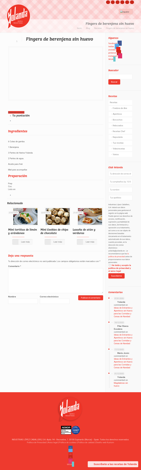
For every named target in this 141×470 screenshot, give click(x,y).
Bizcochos (117, 120)
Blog (88, 28)
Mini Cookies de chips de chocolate (54, 231)
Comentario (14, 266)
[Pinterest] (122, 2)
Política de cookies (67, 442)
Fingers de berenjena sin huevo (120, 28)
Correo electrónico (49, 296)
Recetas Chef (119, 131)
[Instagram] (127, 2)
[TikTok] (132, 2)
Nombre (12, 296)
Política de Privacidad (36, 442)
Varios (116, 154)
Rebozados (118, 125)
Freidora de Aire (120, 108)
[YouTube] (118, 2)
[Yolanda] (18, 16)
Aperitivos (117, 114)
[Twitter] (113, 2)
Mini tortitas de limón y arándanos (22, 231)
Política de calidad (86, 442)
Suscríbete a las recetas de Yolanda (115, 464)
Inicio (79, 28)
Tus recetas (118, 143)
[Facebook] (108, 2)
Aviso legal (53, 442)
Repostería (118, 137)
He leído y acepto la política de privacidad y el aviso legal (119, 268)
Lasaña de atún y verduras (84, 231)
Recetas (98, 28)
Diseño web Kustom (105, 442)
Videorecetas (119, 148)
